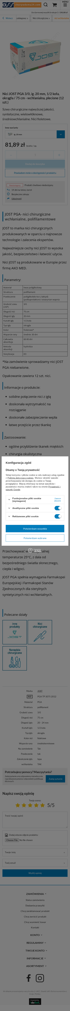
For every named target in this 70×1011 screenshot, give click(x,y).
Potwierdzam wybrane (35, 538)
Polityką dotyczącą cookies (20, 478)
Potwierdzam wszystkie (35, 528)
